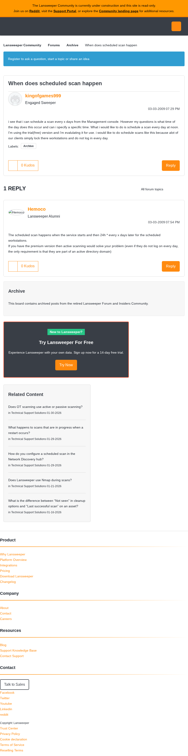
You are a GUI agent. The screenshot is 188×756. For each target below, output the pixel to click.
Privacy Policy (10, 734)
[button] (13, 165)
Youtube (6, 703)
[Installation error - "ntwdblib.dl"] (170, 189)
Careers (6, 619)
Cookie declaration (13, 739)
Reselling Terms (11, 750)
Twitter (5, 698)
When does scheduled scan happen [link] (111, 45)
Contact (5, 613)
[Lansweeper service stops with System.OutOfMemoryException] (180, 189)
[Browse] (8, 26)
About (4, 608)
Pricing (5, 571)
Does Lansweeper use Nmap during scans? (40, 480)
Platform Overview (13, 560)
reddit (4, 714)
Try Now (66, 365)
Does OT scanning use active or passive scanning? (45, 407)
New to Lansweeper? (66, 332)
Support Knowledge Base (18, 650)
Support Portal (64, 11)
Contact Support (12, 656)
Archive (72, 45)
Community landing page (118, 11)
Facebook (7, 692)
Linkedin (6, 709)
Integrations (8, 565)
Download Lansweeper (16, 576)
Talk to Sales (14, 684)
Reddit (34, 11)
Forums (54, 45)
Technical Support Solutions (28, 413)
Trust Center (9, 728)
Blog (3, 645)
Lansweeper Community (45, 26)
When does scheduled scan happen (55, 83)
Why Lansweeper (12, 554)
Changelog (8, 582)
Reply (171, 165)
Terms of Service (12, 745)
